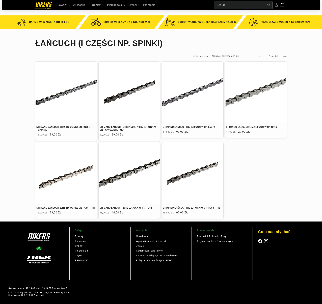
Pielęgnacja (81, 250)
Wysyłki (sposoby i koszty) (151, 241)
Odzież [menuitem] (96, 5)
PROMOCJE (81, 260)
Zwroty (140, 246)
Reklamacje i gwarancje (149, 250)
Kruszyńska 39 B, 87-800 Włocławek (26, 295)
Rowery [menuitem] (62, 5)
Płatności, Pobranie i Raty (211, 236)
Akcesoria (80, 241)
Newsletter (142, 236)
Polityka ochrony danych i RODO (154, 260)
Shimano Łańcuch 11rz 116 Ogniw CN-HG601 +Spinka (63, 128)
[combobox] (243, 5)
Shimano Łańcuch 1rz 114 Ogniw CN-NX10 (251, 127)
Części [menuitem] (132, 5)
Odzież (79, 246)
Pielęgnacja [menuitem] (114, 5)
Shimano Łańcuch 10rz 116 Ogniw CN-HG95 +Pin (65, 208)
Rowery (79, 236)
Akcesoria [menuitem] (79, 5)
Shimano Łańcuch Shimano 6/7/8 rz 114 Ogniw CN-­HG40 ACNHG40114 (128, 128)
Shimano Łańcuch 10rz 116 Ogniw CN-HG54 (126, 208)
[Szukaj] (269, 5)
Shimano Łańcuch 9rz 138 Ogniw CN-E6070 (189, 127)
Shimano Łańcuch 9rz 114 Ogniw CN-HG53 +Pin (191, 208)
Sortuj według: (201, 56)
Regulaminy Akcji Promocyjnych (215, 241)
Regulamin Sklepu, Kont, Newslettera (157, 255)
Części (78, 255)
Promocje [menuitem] (149, 5)
